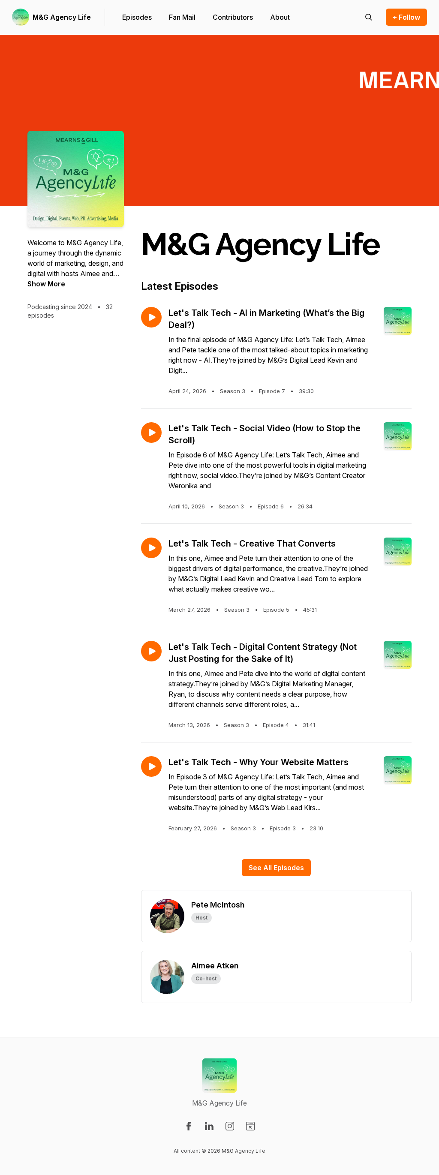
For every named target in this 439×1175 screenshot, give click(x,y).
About (280, 17)
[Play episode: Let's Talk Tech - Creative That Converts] (151, 548)
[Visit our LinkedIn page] (209, 1126)
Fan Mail (182, 17)
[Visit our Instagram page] (230, 1126)
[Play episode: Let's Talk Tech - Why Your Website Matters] (151, 766)
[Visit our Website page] (250, 1126)
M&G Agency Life (62, 17)
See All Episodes (276, 867)
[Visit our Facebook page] (188, 1126)
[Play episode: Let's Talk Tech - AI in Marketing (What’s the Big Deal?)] (151, 317)
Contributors (233, 17)
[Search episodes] (368, 17)
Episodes (137, 17)
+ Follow (406, 17)
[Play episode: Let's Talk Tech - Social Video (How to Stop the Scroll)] (151, 432)
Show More (46, 283)
